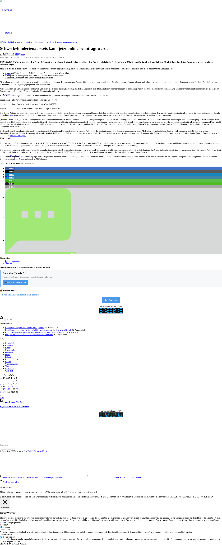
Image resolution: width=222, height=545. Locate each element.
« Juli (2, 397)
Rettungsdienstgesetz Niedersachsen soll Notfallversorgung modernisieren (35, 332)
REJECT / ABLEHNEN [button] (203, 497)
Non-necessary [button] (6, 534)
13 (9, 386)
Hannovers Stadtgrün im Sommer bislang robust (24, 328)
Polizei (8, 357)
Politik (7, 355)
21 (12, 389)
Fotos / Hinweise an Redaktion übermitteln (20, 295)
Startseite (8, 33)
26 (7, 392)
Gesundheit (9, 343)
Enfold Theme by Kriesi (37, 451)
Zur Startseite (111, 300)
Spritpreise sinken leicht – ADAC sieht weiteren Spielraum (29, 334)
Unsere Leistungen (18, 135)
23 (17, 389)
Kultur (7, 348)
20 (9, 389)
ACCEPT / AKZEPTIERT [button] (181, 497)
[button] (10, 168)
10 (1, 386)
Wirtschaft (9, 371)
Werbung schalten (12, 53)
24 (1, 392)
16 (17, 386)
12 (7, 386)
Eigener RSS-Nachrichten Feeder (14, 406)
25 (4, 392)
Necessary (7, 527)
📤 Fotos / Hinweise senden (15, 282)
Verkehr (8, 366)
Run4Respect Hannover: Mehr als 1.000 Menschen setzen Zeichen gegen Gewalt (38, 330)
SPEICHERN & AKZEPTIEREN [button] (14, 544)
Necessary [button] (4, 525)
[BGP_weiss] (6, 10)
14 (12, 386)
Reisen (8, 361)
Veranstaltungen (11, 364)
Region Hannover (12, 359)
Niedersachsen (19, 55)
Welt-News (9, 368)
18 (4, 389)
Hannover (9, 345)
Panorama (9, 352)
